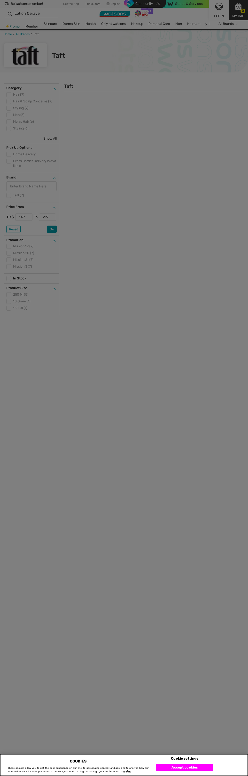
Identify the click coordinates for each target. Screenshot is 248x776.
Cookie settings (184, 758)
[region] (124, 765)
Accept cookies (184, 767)
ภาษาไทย (126, 771)
